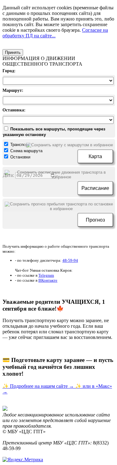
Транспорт (19, 144)
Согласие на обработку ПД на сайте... (55, 32)
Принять (13, 52)
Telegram (46, 275)
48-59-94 (70, 260)
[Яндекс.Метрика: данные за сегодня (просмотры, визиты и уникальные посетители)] (22, 460)
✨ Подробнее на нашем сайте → (38, 386)
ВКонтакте (47, 280)
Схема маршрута (25, 150)
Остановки (19, 157)
